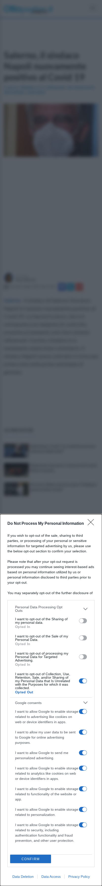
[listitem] (51, 608)
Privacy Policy (79, 877)
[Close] (92, 524)
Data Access (51, 877)
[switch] (83, 620)
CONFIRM (31, 859)
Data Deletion (23, 877)
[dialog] (51, 700)
